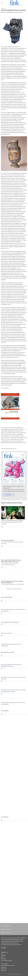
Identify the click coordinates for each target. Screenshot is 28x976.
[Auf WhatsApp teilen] (8, 589)
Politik (2, 957)
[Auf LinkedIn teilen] (20, 589)
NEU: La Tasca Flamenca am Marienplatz (10, 664)
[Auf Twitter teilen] (13, 589)
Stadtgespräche (15, 622)
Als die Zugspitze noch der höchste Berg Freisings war (12, 582)
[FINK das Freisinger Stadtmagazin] (15, 3)
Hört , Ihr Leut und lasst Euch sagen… (12, 522)
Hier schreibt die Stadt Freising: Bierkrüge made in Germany (11, 562)
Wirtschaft (10, 666)
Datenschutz (4, 968)
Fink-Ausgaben (4, 963)
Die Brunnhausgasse (12, 542)
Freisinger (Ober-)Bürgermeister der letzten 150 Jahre (13, 609)
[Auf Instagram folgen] (4, 948)
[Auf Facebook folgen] (2, 948)
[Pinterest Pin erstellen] (17, 589)
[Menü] (2, 3)
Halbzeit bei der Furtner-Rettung (8, 644)
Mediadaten (3, 967)
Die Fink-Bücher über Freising (7, 965)
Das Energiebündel (5, 622)
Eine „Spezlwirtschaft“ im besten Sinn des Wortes (12, 677)
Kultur (11, 633)
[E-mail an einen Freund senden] (15, 589)
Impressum (3, 970)
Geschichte (3, 8)
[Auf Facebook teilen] (10, 589)
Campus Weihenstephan (6, 960)
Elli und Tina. (4, 633)
